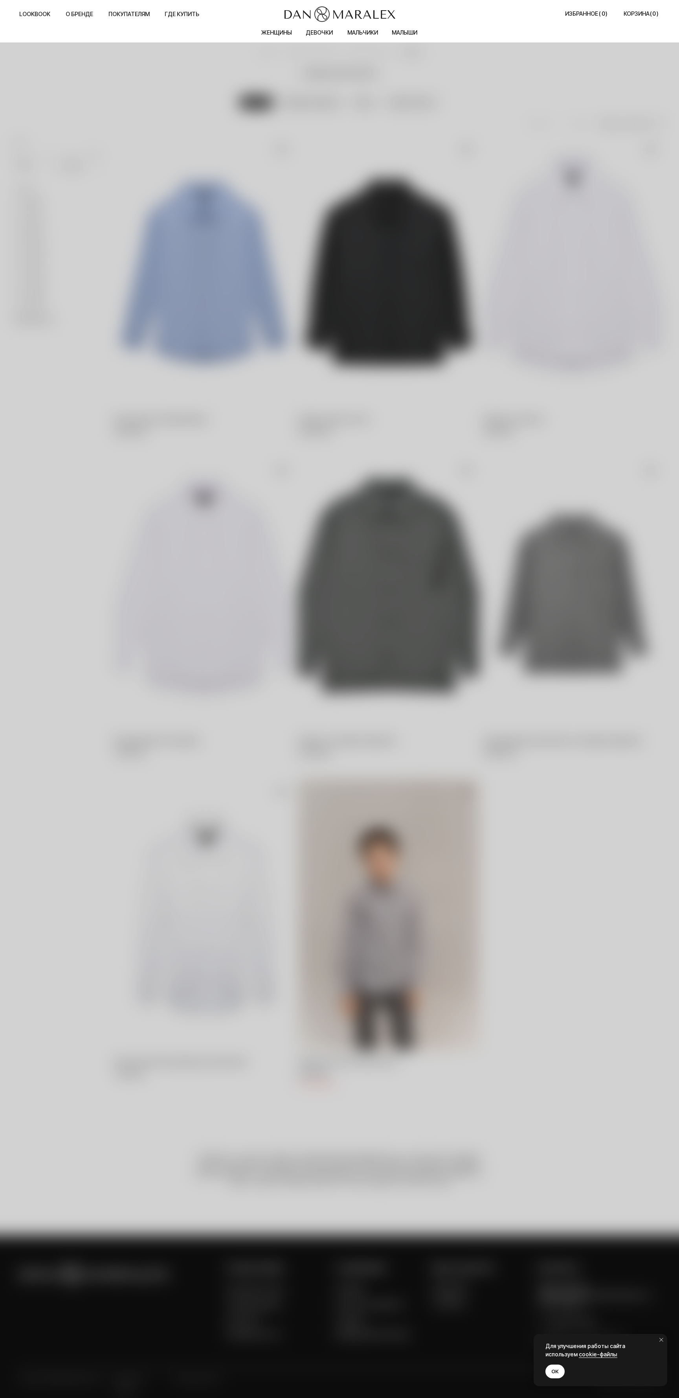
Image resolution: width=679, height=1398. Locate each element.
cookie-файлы (598, 1354)
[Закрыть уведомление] (661, 1340)
